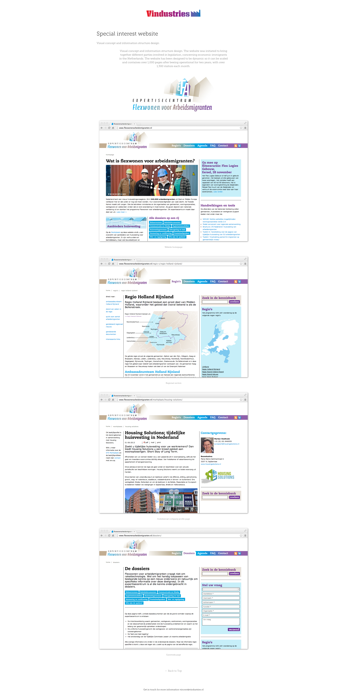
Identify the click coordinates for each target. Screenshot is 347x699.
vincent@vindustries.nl (192, 689)
